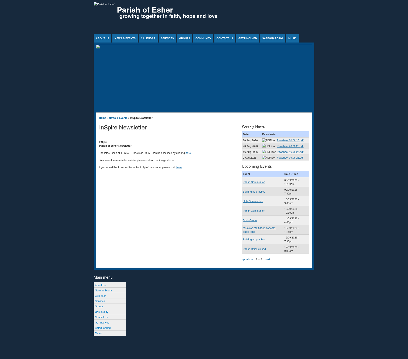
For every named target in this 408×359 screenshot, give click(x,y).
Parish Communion (254, 182)
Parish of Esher (145, 9)
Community (203, 38)
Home (102, 118)
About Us (102, 38)
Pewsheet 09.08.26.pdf (290, 157)
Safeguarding (272, 38)
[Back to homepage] (104, 4)
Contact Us (225, 38)
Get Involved (247, 38)
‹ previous (247, 259)
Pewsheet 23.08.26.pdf (290, 146)
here (188, 153)
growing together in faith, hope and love (168, 15)
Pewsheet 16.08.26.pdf (290, 151)
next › (268, 259)
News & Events (125, 38)
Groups (184, 38)
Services (167, 38)
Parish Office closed (254, 249)
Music (292, 38)
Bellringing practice (254, 191)
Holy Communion (253, 201)
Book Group (250, 220)
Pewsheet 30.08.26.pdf (290, 140)
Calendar (148, 38)
